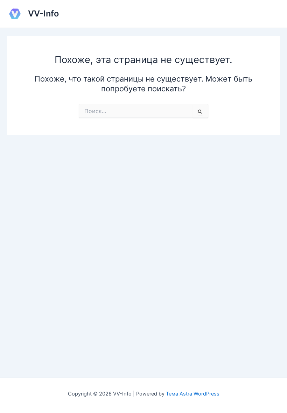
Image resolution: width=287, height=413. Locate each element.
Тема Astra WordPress (192, 394)
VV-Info (43, 13)
